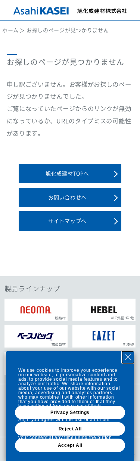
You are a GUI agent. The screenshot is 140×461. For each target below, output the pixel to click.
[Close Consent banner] (128, 357)
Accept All (70, 445)
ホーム (10, 30)
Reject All (70, 429)
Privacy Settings (70, 412)
